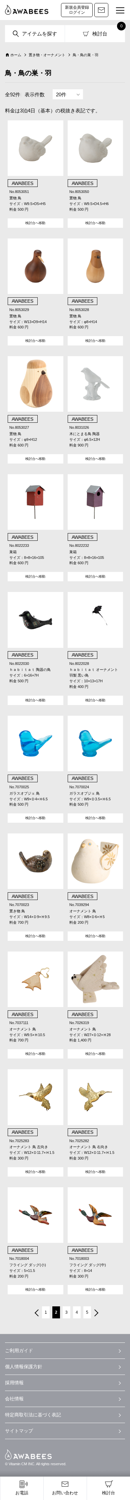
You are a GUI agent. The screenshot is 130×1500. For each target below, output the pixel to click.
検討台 (99, 33)
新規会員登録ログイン (77, 10)
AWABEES (28, 1454)
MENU (120, 10)
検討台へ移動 (35, 223)
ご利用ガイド (19, 1350)
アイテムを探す (39, 33)
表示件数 (35, 94)
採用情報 (14, 1382)
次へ (97, 1313)
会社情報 (14, 1398)
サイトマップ (19, 1430)
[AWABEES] (26, 10)
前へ (36, 1313)
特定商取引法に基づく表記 (33, 1414)
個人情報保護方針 (23, 1366)
